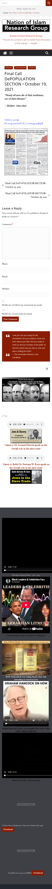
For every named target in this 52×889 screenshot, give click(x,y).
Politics (32, 67)
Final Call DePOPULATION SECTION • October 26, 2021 (26, 195)
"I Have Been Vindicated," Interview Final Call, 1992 (22, 825)
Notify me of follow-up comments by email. (22, 305)
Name (5, 263)
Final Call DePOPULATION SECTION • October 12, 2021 (26, 185)
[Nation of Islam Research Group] (5, 53)
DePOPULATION (20, 67)
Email (5, 276)
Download (8, 829)
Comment (7, 224)
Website (5, 288)
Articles (9, 67)
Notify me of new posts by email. (17, 313)
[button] (47, 369)
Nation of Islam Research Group (26, 35)
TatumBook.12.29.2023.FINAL (20, 873)
